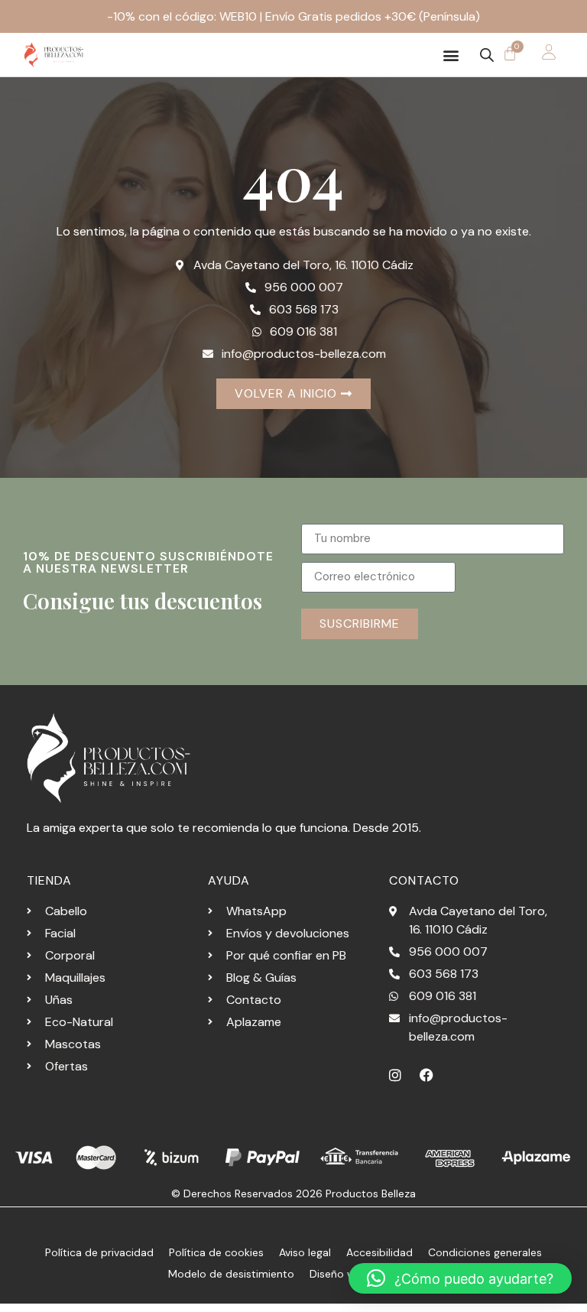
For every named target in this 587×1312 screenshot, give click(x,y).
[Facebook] (426, 1075)
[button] (451, 54)
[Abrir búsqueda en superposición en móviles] (487, 55)
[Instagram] (395, 1075)
